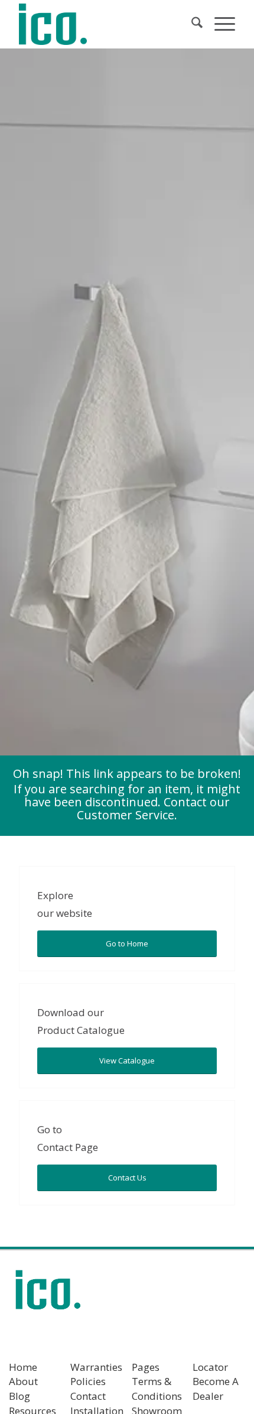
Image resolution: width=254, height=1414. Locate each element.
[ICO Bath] (105, 24)
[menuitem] (191, 24)
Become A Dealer (216, 1388)
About (23, 1381)
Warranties (96, 1367)
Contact (88, 1396)
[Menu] (219, 24)
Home (23, 1367)
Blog (19, 1396)
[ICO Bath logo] (48, 1294)
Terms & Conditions (157, 1388)
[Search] (191, 24)
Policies (88, 1381)
